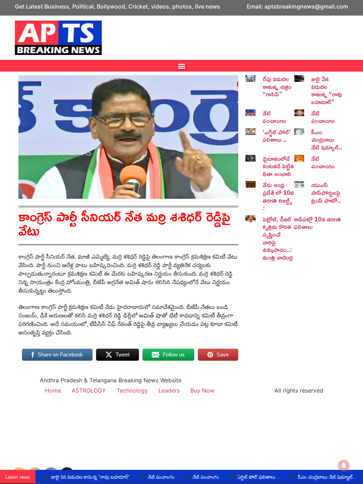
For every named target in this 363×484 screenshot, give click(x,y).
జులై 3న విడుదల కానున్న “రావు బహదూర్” (326, 90)
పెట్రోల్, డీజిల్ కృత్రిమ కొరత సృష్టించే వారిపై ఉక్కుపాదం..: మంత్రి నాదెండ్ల (278, 238)
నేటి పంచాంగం (274, 117)
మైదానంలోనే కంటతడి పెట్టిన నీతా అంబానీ (278, 166)
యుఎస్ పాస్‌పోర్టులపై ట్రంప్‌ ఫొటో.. (326, 192)
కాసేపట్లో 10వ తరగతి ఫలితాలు (317, 223)
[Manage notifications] (344, 465)
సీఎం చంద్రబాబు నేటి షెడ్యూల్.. (326, 139)
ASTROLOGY (89, 390)
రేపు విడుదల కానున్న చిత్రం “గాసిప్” (277, 86)
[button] (182, 66)
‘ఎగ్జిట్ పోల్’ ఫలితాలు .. (277, 136)
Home (53, 390)
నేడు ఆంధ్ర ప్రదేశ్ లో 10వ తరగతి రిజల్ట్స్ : (278, 196)
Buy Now (202, 390)
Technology (132, 390)
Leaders (169, 390)
